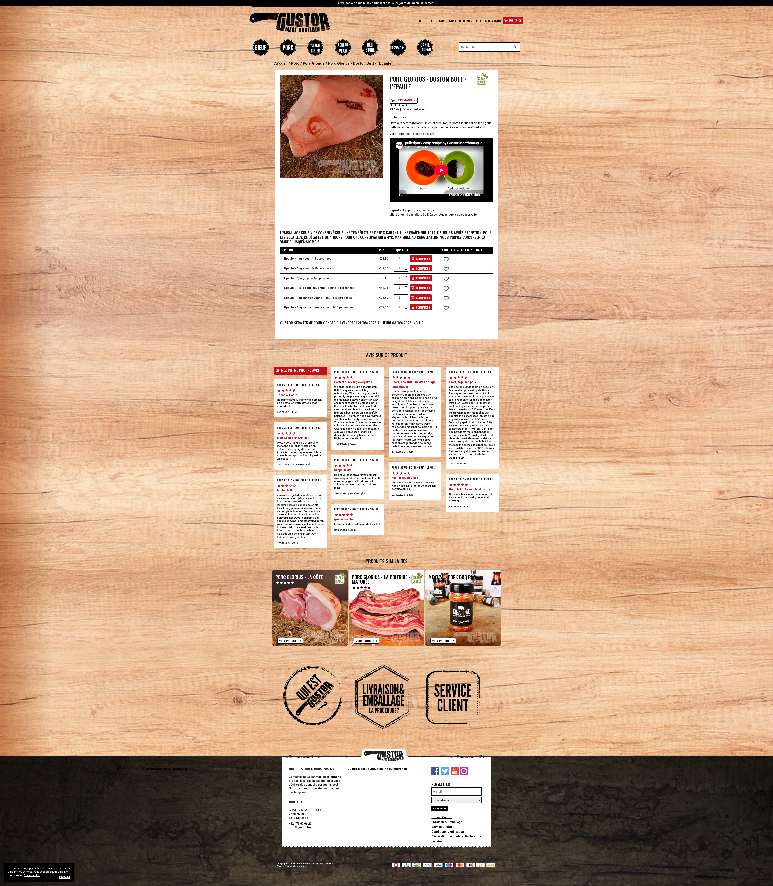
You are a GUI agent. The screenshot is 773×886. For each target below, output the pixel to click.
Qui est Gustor (441, 817)
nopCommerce (298, 866)
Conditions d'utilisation (447, 831)
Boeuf (261, 47)
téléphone (334, 777)
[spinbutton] (399, 258)
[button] (288, 126)
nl (420, 21)
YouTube (455, 771)
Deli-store (370, 47)
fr (426, 21)
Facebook (435, 771)
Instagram (464, 771)
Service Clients (442, 827)
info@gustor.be (300, 827)
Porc (288, 47)
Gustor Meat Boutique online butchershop (377, 769)
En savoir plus (32, 875)
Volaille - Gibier (315, 47)
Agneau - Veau (343, 47)
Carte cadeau (425, 47)
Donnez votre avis (415, 109)
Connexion (465, 21)
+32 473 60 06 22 (300, 823)
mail (319, 777)
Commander (406, 100)
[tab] (316, 697)
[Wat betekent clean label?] (483, 79)
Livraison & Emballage (446, 822)
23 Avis (394, 109)
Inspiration (398, 47)
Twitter (445, 771)
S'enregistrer (448, 21)
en (431, 21)
